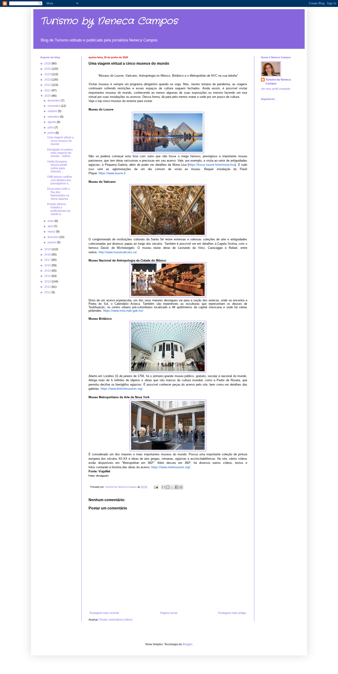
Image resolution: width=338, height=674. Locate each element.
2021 (48, 90)
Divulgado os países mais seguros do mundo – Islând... (60, 153)
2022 (48, 85)
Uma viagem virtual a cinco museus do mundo (60, 141)
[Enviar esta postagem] (156, 486)
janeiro (52, 242)
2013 (48, 281)
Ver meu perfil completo (275, 88)
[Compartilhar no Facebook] (176, 487)
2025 (48, 68)
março (52, 231)
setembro (54, 116)
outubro (53, 111)
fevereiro (53, 237)
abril (51, 226)
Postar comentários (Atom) (115, 619)
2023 (48, 79)
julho (51, 127)
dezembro (54, 100)
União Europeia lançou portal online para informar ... (57, 166)
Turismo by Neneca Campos (109, 21)
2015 (48, 270)
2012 (48, 286)
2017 (48, 259)
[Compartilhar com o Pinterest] (181, 487)
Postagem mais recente (104, 613)
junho (51, 132)
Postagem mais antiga (232, 613)
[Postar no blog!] (168, 487)
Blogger (187, 644)
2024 (48, 74)
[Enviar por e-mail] (163, 487)
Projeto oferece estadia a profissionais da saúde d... (58, 209)
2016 (48, 265)
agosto (52, 122)
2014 (48, 276)
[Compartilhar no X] (172, 487)
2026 (48, 63)
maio (51, 221)
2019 (48, 249)
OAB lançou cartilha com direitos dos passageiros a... (59, 180)
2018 (48, 254)
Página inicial (168, 613)
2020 (48, 95)
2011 (48, 292)
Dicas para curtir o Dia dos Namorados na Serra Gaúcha (58, 193)
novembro (54, 105)
